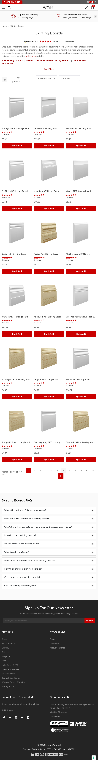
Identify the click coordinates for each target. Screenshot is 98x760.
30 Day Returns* (63, 60)
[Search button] (9, 7)
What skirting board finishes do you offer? (25, 510)
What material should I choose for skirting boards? (29, 561)
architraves (31, 56)
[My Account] (86, 7)
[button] (17, 133)
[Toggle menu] (3, 7)
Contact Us (55, 716)
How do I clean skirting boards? (20, 535)
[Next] (95, 16)
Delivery (5, 647)
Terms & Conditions (11, 678)
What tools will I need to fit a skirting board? (26, 519)
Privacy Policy (8, 686)
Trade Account (12, 2)
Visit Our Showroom (59, 712)
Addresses (54, 643)
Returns (5, 652)
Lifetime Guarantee (10, 669)
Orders (53, 639)
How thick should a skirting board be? (23, 569)
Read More (49, 69)
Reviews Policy (8, 673)
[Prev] (28, 470)
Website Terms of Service (13, 682)
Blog (4, 660)
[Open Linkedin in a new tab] (28, 717)
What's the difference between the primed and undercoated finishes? (38, 527)
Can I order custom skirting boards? (22, 577)
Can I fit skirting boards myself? (20, 586)
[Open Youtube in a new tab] (22, 717)
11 (93, 470)
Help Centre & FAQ (10, 665)
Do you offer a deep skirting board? (22, 544)
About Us (6, 639)
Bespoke (6, 656)
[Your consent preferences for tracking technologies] (94, 757)
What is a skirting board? (16, 552)
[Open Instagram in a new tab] (16, 717)
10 (87, 470)
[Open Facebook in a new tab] (4, 717)
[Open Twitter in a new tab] (10, 717)
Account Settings (57, 647)
